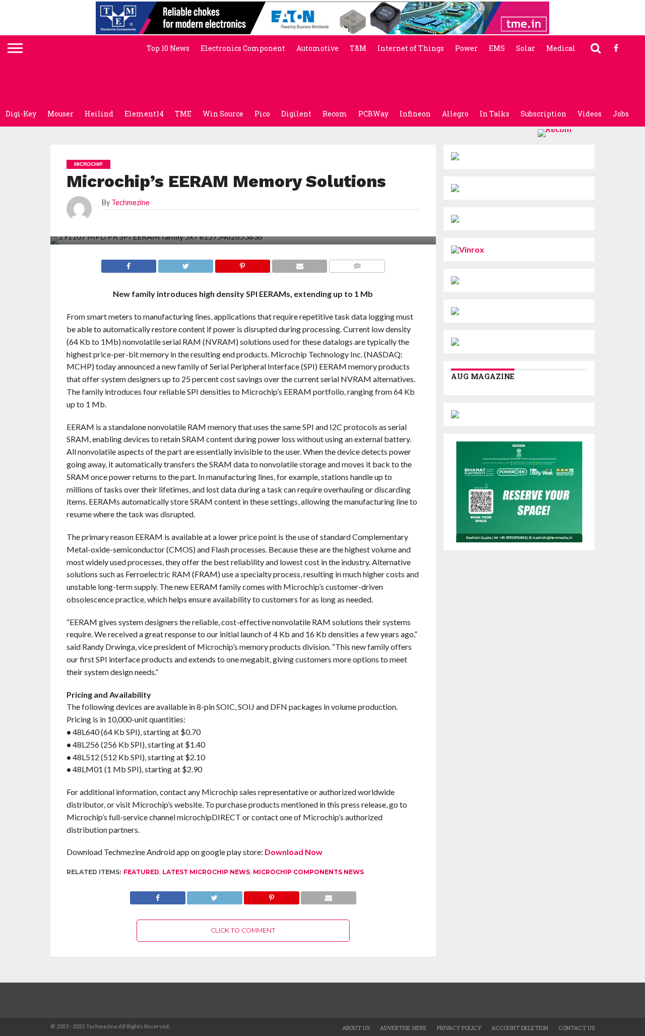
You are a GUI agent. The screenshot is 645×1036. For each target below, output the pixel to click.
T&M (358, 48)
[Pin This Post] (271, 895)
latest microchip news (206, 872)
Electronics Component (243, 48)
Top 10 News (168, 48)
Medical (560, 48)
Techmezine (130, 202)
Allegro (455, 113)
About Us (356, 1027)
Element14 (144, 113)
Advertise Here (403, 1027)
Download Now (293, 852)
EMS (497, 48)
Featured (141, 872)
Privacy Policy (459, 1027)
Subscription (543, 113)
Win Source (223, 113)
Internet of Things (410, 48)
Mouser (60, 113)
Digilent (296, 113)
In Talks (494, 113)
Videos (589, 113)
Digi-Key (21, 113)
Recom (334, 113)
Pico (262, 113)
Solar (525, 48)
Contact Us (576, 1027)
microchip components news (308, 872)
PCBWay (373, 113)
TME (183, 113)
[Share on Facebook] (157, 895)
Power (466, 48)
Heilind (99, 113)
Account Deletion (519, 1027)
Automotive (317, 48)
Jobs (621, 113)
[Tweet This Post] (214, 895)
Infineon (415, 113)
